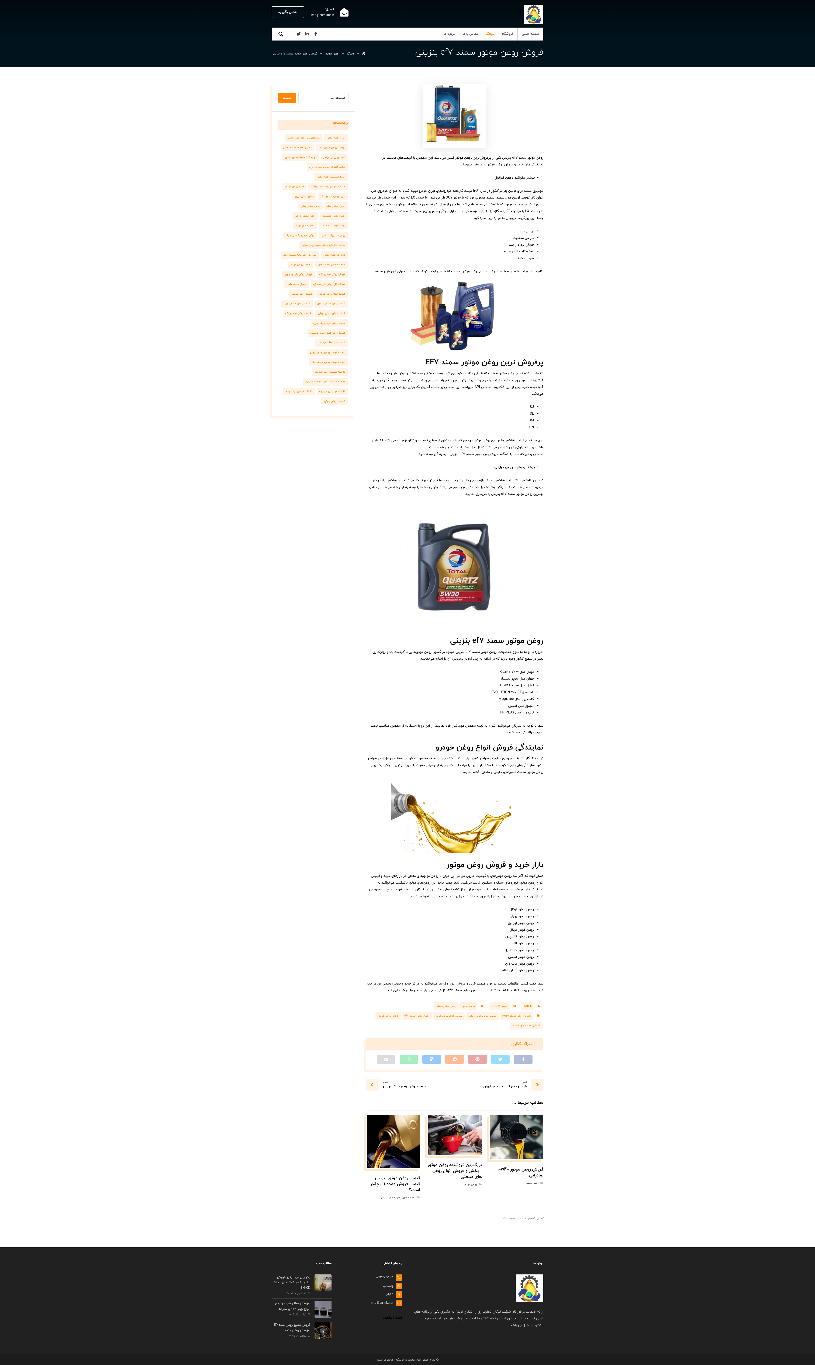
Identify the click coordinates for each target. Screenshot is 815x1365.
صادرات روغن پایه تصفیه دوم (299, 255)
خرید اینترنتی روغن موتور (330, 177)
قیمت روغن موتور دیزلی (331, 313)
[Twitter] (298, 34)
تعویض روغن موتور (334, 157)
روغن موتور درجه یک (333, 225)
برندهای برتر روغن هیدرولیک (303, 138)
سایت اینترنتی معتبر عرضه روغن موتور (323, 245)
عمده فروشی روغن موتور (331, 264)
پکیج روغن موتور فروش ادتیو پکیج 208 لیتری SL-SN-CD (292, 1282)
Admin (528, 1006)
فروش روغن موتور (388, 1016)
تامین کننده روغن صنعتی (297, 147)
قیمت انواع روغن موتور (332, 294)
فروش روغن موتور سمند (526, 1025)
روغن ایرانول (504, 177)
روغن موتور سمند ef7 (416, 1016)
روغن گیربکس (460, 440)
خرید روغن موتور (294, 186)
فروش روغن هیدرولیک (332, 274)
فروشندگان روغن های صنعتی (329, 284)
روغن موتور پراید (305, 225)
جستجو (287, 98)
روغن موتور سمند (446, 1006)
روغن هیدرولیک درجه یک (300, 235)
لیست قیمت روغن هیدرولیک (328, 362)
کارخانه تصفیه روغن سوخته (329, 372)
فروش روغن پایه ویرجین (298, 274)
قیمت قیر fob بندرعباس (331, 342)
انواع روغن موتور (335, 138)
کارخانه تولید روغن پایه (332, 391)
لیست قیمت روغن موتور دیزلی (327, 352)
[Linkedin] (307, 34)
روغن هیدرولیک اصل (333, 235)
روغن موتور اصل (336, 206)
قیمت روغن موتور (302, 294)
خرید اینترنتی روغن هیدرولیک (328, 186)
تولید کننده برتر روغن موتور (300, 157)
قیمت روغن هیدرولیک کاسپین (327, 333)
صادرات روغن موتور (334, 255)
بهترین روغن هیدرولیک (332, 147)
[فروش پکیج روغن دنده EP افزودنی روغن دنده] (323, 1330)
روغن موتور (463, 157)
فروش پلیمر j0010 (296, 284)
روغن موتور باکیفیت (333, 216)
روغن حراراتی (503, 467)
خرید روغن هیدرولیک (333, 196)
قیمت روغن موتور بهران (297, 303)
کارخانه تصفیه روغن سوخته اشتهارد (325, 381)
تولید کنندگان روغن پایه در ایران (327, 167)
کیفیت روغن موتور (334, 401)
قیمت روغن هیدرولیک (298, 313)
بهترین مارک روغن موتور (448, 1016)
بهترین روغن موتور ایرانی (482, 1016)
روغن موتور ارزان (304, 196)
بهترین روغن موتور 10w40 (516, 1016)
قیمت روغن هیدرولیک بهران (329, 323)
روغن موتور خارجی (305, 216)
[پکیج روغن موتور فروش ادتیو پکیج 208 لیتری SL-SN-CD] (323, 1282)
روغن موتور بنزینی (391, 1197)
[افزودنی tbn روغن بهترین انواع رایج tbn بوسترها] (323, 1309)
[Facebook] (315, 34)
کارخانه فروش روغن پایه (298, 391)
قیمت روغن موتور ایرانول (331, 303)
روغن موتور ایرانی (310, 206)
